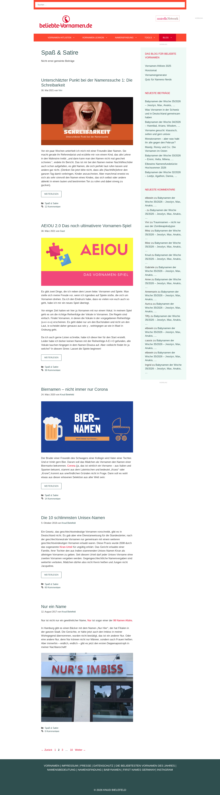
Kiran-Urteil (66, 547)
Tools (148, 37)
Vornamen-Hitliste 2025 (158, 65)
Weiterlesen (51, 194)
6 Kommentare (52, 731)
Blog (166, 37)
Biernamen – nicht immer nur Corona (74, 389)
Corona (71, 465)
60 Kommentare (52, 587)
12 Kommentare (52, 206)
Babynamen (112, 769)
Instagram (165, 769)
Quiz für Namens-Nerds (158, 79)
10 (71, 749)
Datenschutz (103, 765)
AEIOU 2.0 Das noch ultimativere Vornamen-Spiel (86, 226)
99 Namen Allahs (122, 620)
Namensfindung (124, 37)
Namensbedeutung (61, 769)
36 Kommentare (52, 370)
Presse (85, 765)
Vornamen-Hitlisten (59, 37)
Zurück (46, 749)
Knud (148, 255)
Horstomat (151, 70)
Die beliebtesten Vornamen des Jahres (145, 765)
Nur (89, 620)
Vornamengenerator (156, 75)
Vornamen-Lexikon (93, 37)
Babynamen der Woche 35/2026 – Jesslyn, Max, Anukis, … (163, 201)
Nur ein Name (53, 606)
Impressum (70, 765)
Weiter (80, 749)
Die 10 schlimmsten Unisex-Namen (73, 517)
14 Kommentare (52, 498)
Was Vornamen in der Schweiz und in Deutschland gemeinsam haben (162, 113)
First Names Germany (139, 769)
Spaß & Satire (51, 203)
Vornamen (51, 765)
